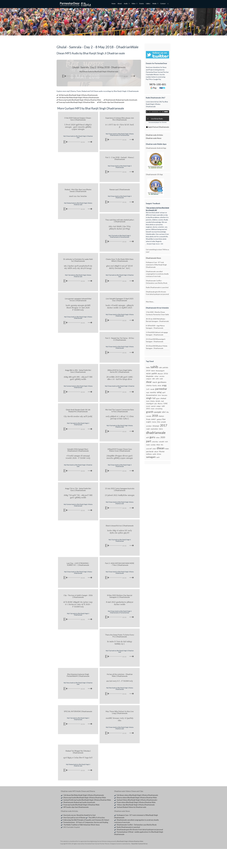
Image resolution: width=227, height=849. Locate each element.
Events (141, 3)
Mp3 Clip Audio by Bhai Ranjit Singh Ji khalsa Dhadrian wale (78, 275)
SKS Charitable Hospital (71, 827)
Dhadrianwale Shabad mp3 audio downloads (121, 100)
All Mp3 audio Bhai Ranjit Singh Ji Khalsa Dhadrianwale (78, 95)
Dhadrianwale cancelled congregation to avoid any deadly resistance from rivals (157, 273)
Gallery (148, 3)
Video (133, 3)
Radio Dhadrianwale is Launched (157, 287)
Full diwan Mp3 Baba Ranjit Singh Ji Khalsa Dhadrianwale (79, 97)
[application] (99, 75)
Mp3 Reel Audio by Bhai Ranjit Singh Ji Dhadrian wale (78, 465)
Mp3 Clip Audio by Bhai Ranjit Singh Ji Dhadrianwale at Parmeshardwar (120, 236)
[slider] (133, 76)
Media (154, 3)
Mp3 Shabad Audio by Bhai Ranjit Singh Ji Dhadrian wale (78, 765)
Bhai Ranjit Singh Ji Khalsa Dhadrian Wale (130, 841)
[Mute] (129, 76)
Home (113, 3)
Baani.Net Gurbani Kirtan (140, 843)
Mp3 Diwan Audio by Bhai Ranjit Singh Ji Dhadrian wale (78, 136)
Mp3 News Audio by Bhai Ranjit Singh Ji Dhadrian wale (78, 683)
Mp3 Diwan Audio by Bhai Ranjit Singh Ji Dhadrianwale (120, 166)
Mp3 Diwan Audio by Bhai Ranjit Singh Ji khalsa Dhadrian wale (119, 502)
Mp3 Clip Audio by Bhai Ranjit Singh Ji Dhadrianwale (78, 423)
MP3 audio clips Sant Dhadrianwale (111, 102)
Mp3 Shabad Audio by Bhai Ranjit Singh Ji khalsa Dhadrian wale (78, 203)
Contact (163, 3)
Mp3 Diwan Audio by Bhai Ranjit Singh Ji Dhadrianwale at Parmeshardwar (120, 611)
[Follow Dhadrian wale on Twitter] (162, 841)
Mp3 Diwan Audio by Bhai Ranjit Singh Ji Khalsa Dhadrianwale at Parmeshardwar (120, 134)
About (120, 3)
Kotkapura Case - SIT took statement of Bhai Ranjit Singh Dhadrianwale (156, 264)
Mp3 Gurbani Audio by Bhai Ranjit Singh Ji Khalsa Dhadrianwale (78, 386)
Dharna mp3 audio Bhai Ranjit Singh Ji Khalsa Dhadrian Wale (79, 100)
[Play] (63, 76)
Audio (126, 3)
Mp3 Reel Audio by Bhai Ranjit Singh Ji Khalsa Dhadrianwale (119, 688)
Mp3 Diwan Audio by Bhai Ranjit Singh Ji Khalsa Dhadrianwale (78, 317)
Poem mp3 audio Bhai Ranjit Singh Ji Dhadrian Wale (76, 102)
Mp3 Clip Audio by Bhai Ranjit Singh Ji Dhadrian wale (120, 275)
